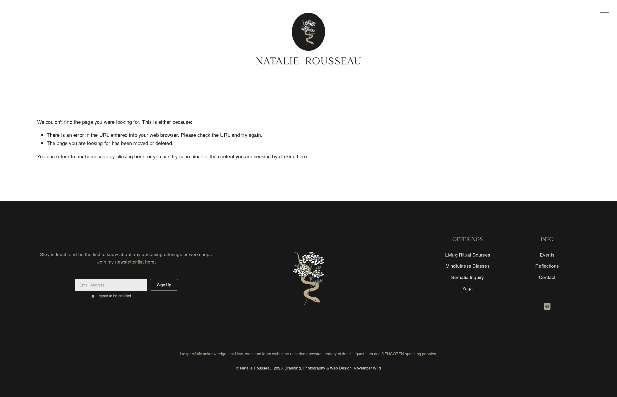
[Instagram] (547, 306)
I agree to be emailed (114, 295)
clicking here (130, 156)
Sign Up (164, 284)
